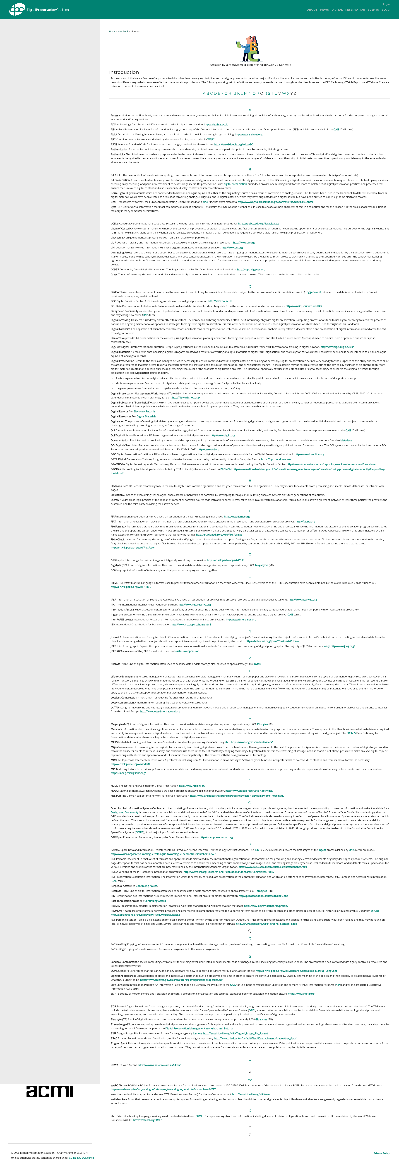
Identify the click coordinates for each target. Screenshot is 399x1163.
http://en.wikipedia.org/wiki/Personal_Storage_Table (266, 923)
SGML (199, 1116)
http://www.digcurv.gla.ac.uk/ (337, 347)
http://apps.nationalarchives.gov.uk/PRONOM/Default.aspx (145, 914)
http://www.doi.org (208, 449)
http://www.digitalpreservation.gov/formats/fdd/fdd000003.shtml (275, 202)
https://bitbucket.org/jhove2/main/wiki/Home (272, 641)
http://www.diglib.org (223, 435)
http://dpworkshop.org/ (186, 397)
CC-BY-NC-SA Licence (81, 1157)
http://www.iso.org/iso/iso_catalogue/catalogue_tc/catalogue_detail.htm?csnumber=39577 (163, 854)
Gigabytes (261, 1019)
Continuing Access (146, 886)
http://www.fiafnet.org (237, 516)
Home (112, 31)
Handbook (123, 31)
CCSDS (139, 832)
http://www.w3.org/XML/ (147, 1120)
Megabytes (261, 565)
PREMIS (351, 733)
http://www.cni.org (232, 247)
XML (227, 742)
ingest (322, 850)
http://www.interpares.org (241, 619)
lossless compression (186, 651)
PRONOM (226, 469)
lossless (197, 1033)
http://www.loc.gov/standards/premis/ (266, 906)
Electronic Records (144, 411)
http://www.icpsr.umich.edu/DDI (304, 306)
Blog (386, 9)
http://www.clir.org (244, 242)
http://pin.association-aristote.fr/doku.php (263, 896)
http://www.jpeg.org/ (343, 646)
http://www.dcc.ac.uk (220, 301)
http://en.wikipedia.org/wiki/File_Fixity (132, 547)
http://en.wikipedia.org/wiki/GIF (225, 560)
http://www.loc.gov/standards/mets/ (252, 742)
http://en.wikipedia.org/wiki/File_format (219, 534)
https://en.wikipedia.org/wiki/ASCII (234, 144)
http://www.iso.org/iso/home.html (191, 624)
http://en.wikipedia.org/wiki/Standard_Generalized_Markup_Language (296, 970)
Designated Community (124, 812)
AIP (338, 985)
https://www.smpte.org (301, 993)
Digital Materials (146, 416)
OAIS (336, 129)
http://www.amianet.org (248, 134)
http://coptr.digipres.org (251, 269)
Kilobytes (262, 724)
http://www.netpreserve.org (194, 604)
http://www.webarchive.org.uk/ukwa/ (159, 1065)
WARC (210, 139)
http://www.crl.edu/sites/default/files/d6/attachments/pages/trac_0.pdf (255, 1038)
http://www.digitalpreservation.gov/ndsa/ (249, 790)
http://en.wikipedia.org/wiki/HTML (131, 587)
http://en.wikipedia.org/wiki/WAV (251, 1094)
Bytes (257, 664)
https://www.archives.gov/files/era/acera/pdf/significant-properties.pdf (181, 980)
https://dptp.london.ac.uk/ (276, 459)
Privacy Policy (382, 1153)
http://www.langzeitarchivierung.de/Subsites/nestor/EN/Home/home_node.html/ (237, 795)
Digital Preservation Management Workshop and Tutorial (199, 1028)
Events (373, 9)
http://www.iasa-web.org (302, 599)
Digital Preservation (348, 9)
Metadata (346, 440)
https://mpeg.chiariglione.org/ (128, 773)
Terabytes (261, 891)
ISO (257, 850)
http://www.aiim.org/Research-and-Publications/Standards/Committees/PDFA (229, 872)
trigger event (313, 292)
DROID (375, 911)
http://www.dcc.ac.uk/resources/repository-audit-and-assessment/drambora (331, 464)
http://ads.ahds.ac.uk (216, 124)
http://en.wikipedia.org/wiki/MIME (130, 764)
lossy (327, 646)
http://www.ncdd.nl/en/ (192, 785)
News (324, 9)
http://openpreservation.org (216, 837)
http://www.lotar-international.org (160, 711)
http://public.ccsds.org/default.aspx (258, 223)
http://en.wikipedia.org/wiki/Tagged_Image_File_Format (235, 1033)
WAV (205, 202)
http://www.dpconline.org (309, 454)
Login (386, 4)
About (312, 9)
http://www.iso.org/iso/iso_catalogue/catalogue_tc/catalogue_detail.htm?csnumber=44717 (163, 1089)
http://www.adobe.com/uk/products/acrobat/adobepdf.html (272, 867)
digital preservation (235, 184)
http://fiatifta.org (305, 521)
